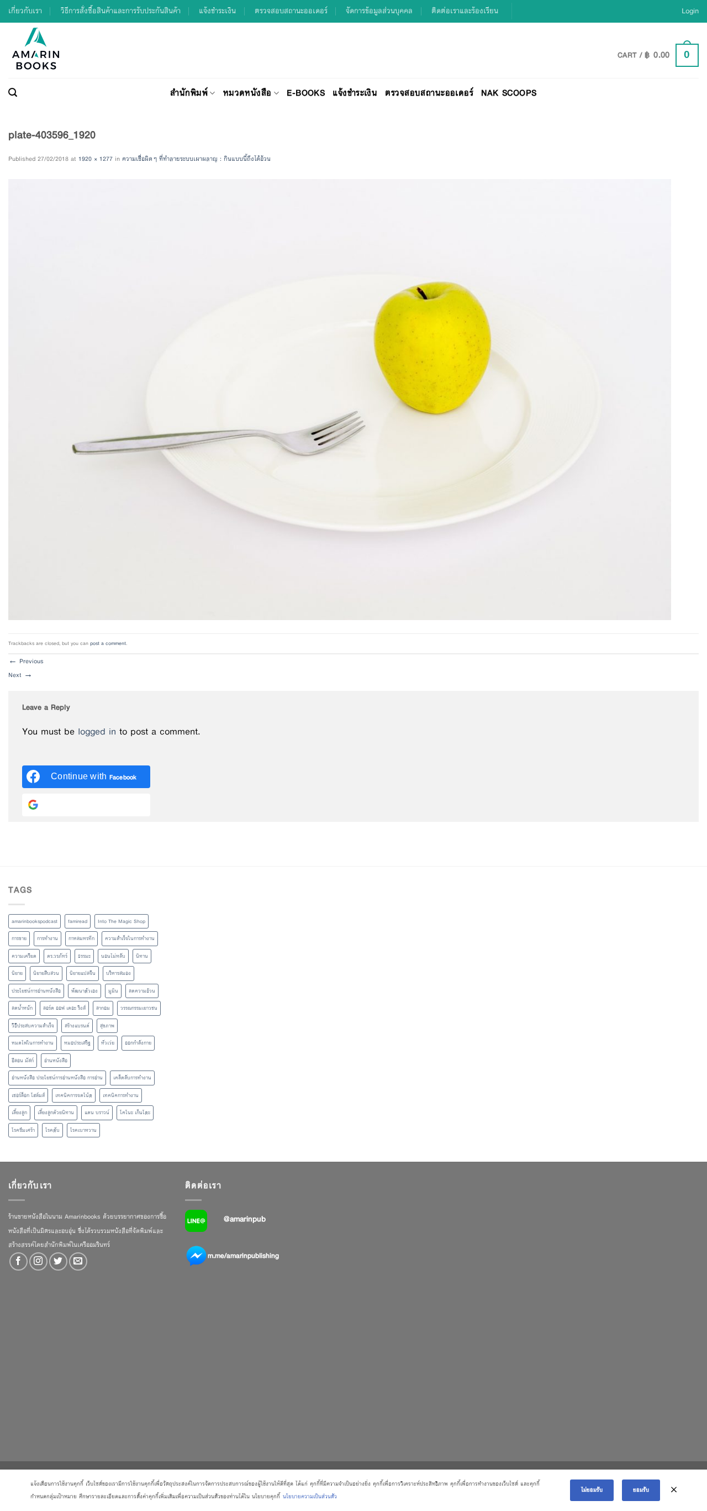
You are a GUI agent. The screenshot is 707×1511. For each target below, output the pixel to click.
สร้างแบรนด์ (77, 1025)
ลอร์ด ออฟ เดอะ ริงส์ (64, 1008)
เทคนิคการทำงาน (121, 1095)
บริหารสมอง (118, 973)
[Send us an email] (78, 1261)
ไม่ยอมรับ (592, 1489)
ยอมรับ (641, 1489)
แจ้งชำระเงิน (217, 10)
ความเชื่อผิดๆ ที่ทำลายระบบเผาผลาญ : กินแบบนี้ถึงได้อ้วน (196, 158)
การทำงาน (47, 938)
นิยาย (17, 973)
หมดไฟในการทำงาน (33, 1042)
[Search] (12, 93)
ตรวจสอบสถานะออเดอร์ (291, 10)
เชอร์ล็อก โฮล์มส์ (28, 1095)
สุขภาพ (107, 1025)
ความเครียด (24, 956)
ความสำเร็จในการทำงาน (130, 938)
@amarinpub (245, 1218)
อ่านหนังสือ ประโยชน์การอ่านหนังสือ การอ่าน (57, 1077)
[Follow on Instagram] (38, 1261)
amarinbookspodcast (34, 921)
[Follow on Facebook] (18, 1261)
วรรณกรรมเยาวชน (138, 1008)
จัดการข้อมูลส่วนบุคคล (379, 10)
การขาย (19, 938)
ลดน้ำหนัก (22, 1008)
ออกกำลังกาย (138, 1042)
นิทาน (142, 956)
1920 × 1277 (95, 158)
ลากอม (103, 1008)
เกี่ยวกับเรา (25, 10)
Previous (26, 661)
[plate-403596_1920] (339, 399)
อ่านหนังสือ (55, 1060)
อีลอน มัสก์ (23, 1060)
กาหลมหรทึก (81, 938)
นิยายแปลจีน (83, 973)
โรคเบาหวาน (83, 1130)
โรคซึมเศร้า (23, 1130)
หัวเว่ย (107, 1042)
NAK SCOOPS (508, 92)
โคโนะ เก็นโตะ (135, 1112)
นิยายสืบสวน (46, 973)
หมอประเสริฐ (77, 1042)
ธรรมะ (84, 956)
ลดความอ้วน (142, 991)
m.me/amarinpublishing (243, 1256)
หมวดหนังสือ (247, 92)
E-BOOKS (306, 92)
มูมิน (113, 991)
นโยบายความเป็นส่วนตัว (310, 1496)
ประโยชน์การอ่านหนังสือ (36, 991)
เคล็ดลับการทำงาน (132, 1077)
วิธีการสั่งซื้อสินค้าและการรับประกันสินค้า (121, 10)
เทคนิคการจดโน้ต (73, 1095)
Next (20, 674)
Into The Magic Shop (121, 921)
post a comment (108, 643)
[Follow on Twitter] (58, 1261)
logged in (97, 731)
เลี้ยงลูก (19, 1112)
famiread (77, 921)
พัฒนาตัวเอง (84, 991)
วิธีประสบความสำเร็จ (33, 1025)
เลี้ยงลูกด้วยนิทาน (56, 1112)
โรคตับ (52, 1130)
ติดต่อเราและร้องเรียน (464, 10)
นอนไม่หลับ (113, 956)
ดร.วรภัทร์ (57, 956)
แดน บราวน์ (97, 1112)
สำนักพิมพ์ (189, 92)
